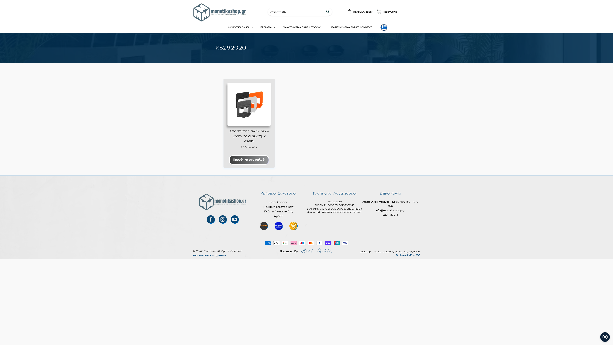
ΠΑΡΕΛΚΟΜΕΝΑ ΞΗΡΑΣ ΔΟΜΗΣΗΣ (351, 27)
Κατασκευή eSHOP (202, 255)
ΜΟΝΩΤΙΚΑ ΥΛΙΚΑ (239, 27)
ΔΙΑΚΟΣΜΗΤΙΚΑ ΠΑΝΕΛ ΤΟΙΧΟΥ (301, 27)
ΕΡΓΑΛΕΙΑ (266, 27)
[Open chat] (605, 337)
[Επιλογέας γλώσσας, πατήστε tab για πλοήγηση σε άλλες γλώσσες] (383, 27)
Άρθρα (278, 216)
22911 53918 (390, 215)
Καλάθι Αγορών (362, 12)
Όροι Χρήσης (278, 202)
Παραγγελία (390, 12)
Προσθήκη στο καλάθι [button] (249, 159)
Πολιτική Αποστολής (278, 211)
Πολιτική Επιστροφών (278, 207)
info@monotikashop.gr (390, 210)
